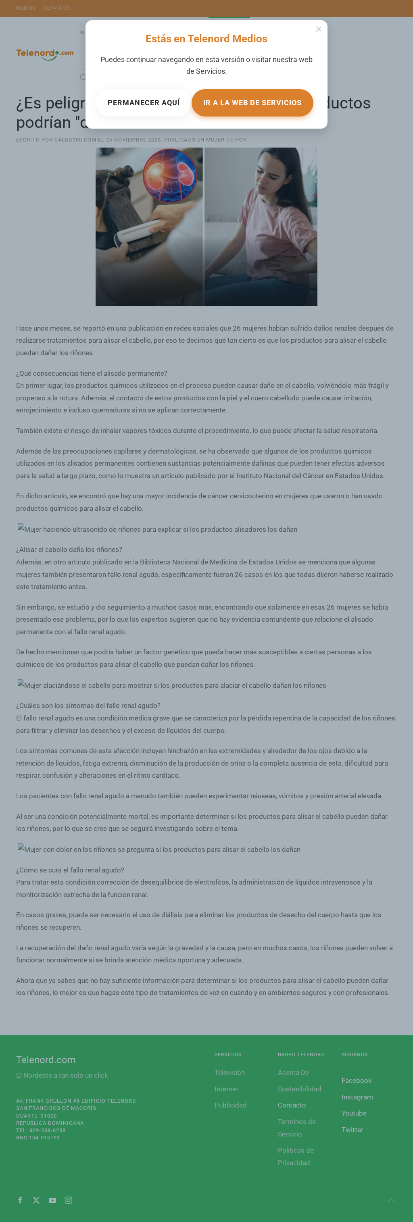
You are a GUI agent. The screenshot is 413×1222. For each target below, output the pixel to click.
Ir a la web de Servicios (252, 102)
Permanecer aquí (144, 102)
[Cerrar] (318, 29)
